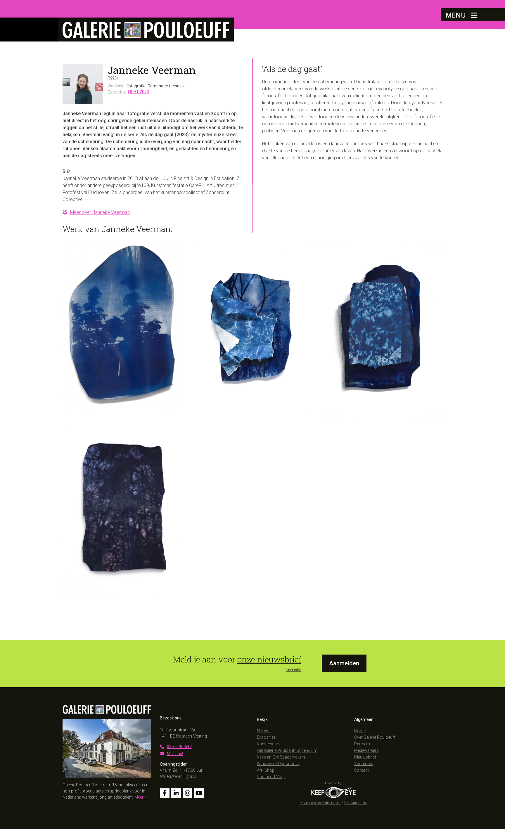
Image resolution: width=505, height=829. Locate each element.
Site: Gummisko (355, 803)
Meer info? (293, 670)
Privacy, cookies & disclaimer (320, 803)
